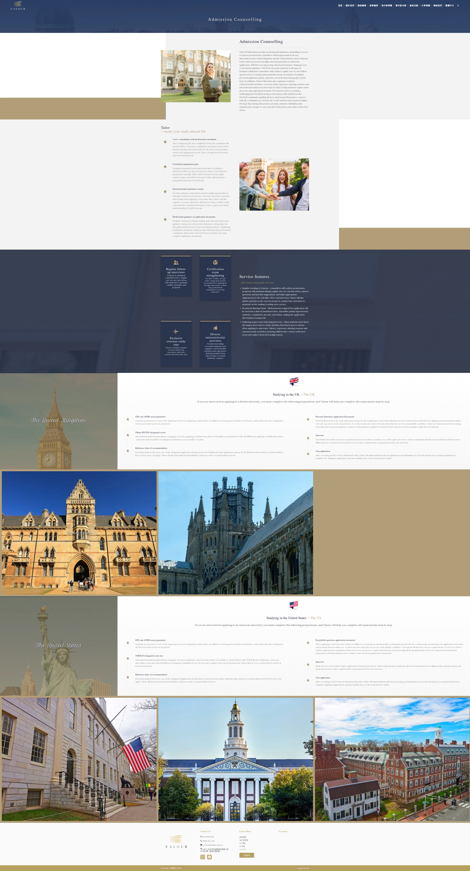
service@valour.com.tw (212, 845)
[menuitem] (340, 5)
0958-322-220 (208, 841)
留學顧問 (242, 837)
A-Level (242, 849)
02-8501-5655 (208, 837)
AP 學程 (242, 843)
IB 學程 (242, 846)
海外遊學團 (243, 840)
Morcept (306, 868)
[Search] (458, 5)
